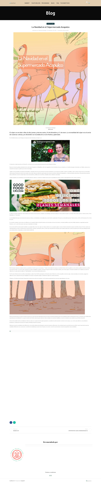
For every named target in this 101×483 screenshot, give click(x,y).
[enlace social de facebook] (11, 422)
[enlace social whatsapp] (14, 422)
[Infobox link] (89, 3)
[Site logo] (12, 3)
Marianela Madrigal (42, 30)
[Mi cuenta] (82, 3)
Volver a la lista (50, 430)
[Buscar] (80, 3)
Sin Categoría (50, 23)
